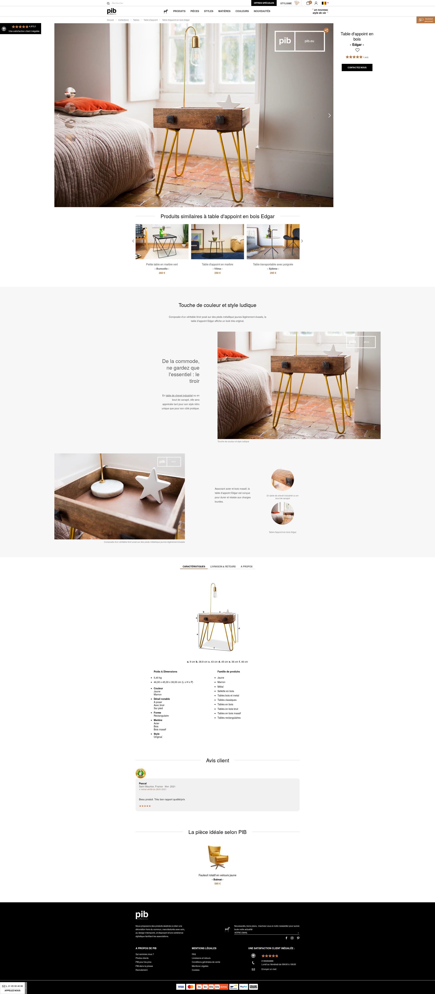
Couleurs (242, 11)
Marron (221, 682)
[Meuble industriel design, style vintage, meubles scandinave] (114, 11)
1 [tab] (70, 92)
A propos (247, 566)
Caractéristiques (194, 566)
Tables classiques (227, 699)
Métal (220, 686)
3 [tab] (70, 123)
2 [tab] (70, 107)
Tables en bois (225, 704)
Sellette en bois (226, 691)
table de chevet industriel (179, 395)
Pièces (194, 11)
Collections (123, 19)
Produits (179, 11)
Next (329, 115)
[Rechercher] (108, 3)
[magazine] (166, 11)
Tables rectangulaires (229, 717)
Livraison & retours (223, 566)
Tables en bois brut (228, 708)
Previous (58, 115)
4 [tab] (70, 138)
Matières (224, 11)
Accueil (110, 19)
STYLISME (286, 3)
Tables (136, 19)
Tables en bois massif (229, 713)
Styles (208, 11)
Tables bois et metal (228, 695)
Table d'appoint (151, 19)
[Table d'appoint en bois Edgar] (282, 513)
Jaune (221, 677)
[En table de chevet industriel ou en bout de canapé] (282, 479)
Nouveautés (262, 11)
